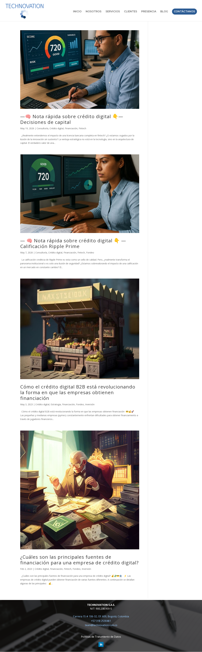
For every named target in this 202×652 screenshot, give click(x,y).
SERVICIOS (113, 11)
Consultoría (42, 128)
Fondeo (90, 252)
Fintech (82, 128)
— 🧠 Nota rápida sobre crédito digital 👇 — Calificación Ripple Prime (73, 243)
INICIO (77, 11)
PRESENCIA (148, 11)
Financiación (71, 128)
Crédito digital (57, 128)
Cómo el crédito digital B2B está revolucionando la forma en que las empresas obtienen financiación (77, 392)
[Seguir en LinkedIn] (101, 644)
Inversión (90, 404)
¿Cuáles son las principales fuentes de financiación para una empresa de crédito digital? (79, 560)
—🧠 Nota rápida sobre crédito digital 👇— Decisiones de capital (71, 119)
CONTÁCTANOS (184, 11)
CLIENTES (130, 11)
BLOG (164, 11)
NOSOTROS (93, 11)
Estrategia (56, 404)
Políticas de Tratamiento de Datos (101, 636)
